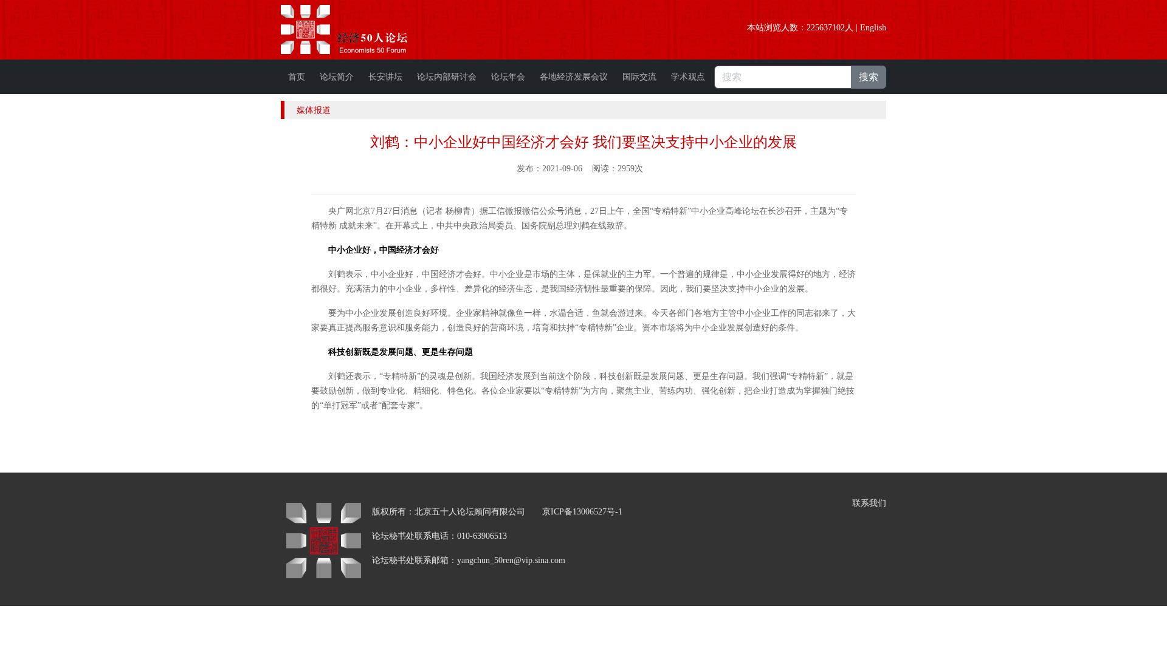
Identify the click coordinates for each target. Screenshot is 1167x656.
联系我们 (869, 503)
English (873, 27)
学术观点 (688, 76)
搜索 (868, 77)
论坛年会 (508, 76)
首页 (296, 76)
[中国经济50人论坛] (358, 29)
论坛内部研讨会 (447, 76)
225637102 (826, 27)
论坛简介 (337, 76)
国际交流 (639, 76)
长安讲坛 (385, 76)
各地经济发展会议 (574, 76)
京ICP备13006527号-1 (582, 511)
